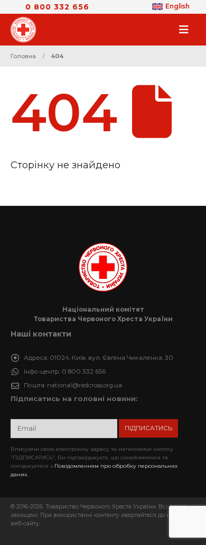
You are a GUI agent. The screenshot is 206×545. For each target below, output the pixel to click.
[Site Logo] (26, 30)
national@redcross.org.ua (84, 385)
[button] (187, 30)
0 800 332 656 (57, 7)
